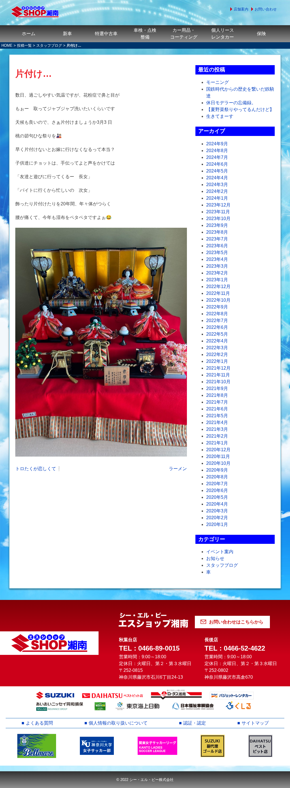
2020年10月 (218, 463)
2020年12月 (218, 449)
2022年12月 (218, 286)
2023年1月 (217, 279)
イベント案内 (219, 551)
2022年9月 (217, 306)
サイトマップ (255, 723)
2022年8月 (217, 313)
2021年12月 (218, 368)
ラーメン (178, 468)
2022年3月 (217, 347)
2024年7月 (217, 157)
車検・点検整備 (145, 33)
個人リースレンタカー (222, 33)
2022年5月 (217, 334)
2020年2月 (217, 517)
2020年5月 (217, 497)
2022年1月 (217, 361)
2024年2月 (217, 191)
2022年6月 (217, 327)
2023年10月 (218, 218)
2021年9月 (217, 388)
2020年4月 (217, 504)
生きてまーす (219, 116)
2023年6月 (217, 245)
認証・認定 (194, 723)
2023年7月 (217, 239)
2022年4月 (217, 340)
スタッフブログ (49, 45)
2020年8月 (217, 476)
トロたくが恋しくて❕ (38, 468)
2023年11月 (218, 211)
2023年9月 (217, 225)
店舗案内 (241, 9)
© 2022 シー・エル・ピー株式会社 (145, 780)
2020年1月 (217, 524)
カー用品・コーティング (183, 33)
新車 (67, 33)
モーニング (217, 82)
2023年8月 (217, 232)
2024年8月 (217, 150)
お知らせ (215, 558)
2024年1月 (217, 198)
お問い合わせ (266, 9)
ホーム (28, 33)
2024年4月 (217, 177)
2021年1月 (217, 442)
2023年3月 (217, 266)
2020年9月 (217, 470)
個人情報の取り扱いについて (118, 723)
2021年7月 (217, 402)
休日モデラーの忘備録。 (231, 102)
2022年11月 (218, 293)
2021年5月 (217, 415)
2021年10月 (218, 381)
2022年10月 (218, 300)
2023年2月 (217, 273)
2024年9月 (217, 143)
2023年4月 (217, 259)
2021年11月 (218, 374)
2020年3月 (217, 510)
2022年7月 (217, 320)
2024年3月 (217, 184)
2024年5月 (217, 171)
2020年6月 (217, 490)
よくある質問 (39, 723)
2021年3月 (217, 429)
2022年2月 (217, 354)
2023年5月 (217, 252)
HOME (6, 45)
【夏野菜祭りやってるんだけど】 (240, 109)
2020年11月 (218, 456)
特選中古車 (106, 33)
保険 (261, 33)
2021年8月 (217, 395)
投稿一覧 (24, 45)
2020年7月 (217, 483)
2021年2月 (217, 436)
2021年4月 (217, 422)
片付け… (33, 74)
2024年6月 (217, 164)
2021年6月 (217, 408)
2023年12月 (218, 205)
